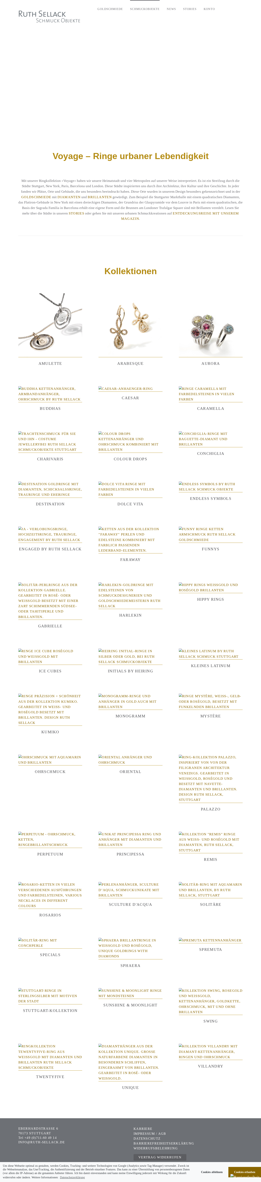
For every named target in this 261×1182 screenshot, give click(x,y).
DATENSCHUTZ (147, 1138)
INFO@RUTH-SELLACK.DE (41, 1142)
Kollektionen (130, 271)
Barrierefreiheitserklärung (164, 1143)
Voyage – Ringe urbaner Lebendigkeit (131, 156)
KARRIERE (143, 1128)
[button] (234, 9)
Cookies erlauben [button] (244, 1172)
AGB (162, 1133)
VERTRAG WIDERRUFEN (159, 1157)
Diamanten (69, 197)
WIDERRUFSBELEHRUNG (156, 1148)
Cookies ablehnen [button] (212, 1172)
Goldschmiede (36, 197)
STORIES (76, 213)
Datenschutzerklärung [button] (72, 1177)
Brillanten (100, 197)
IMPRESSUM (145, 1133)
